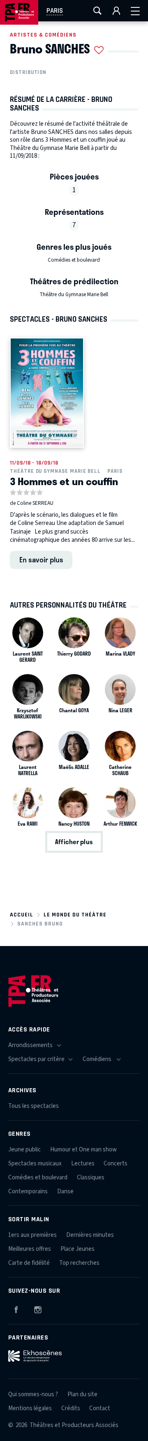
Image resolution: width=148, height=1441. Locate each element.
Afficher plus (74, 842)
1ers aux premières (32, 1235)
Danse (65, 1191)
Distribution (28, 72)
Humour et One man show (83, 1149)
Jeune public (24, 1149)
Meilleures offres (29, 1249)
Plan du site (82, 1394)
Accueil (21, 915)
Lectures (83, 1163)
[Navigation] (135, 10)
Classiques (90, 1177)
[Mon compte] (116, 10)
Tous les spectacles (33, 1106)
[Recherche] (97, 10)
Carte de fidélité (29, 1263)
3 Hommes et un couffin (64, 481)
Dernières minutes (90, 1235)
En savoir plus (41, 559)
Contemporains (28, 1191)
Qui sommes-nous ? (33, 1394)
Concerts (115, 1163)
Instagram (38, 1308)
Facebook (16, 1308)
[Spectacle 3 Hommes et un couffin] (47, 393)
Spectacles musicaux (35, 1163)
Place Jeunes (77, 1249)
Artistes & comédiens (43, 35)
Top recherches (79, 1263)
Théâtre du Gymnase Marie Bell (73, 294)
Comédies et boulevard (74, 260)
